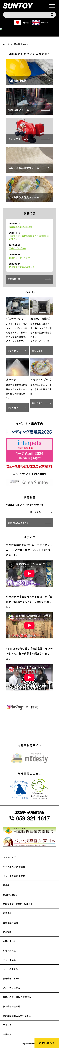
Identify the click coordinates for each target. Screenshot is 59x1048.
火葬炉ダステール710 (19, 257)
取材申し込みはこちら (18, 522)
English (44, 22)
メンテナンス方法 (11, 987)
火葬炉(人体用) (10, 894)
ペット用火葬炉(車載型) (14, 876)
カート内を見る (10, 969)
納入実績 (7, 931)
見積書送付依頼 (10, 922)
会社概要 (7, 1034)
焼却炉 (6, 885)
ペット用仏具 (9, 959)
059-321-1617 (33, 818)
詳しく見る (13, 350)
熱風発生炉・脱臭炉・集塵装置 (18, 904)
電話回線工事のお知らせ (20, 226)
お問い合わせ (46, 1043)
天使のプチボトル (17, 248)
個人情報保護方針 (11, 1006)
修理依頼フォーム (11, 978)
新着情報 (7, 913)
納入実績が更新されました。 (23, 267)
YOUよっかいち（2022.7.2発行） (25, 505)
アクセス (7, 1025)
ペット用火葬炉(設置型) (14, 866)
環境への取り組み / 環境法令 (17, 997)
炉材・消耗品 (9, 950)
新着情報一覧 (14, 279)
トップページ (9, 857)
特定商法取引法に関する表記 (17, 1015)
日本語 (26, 22)
